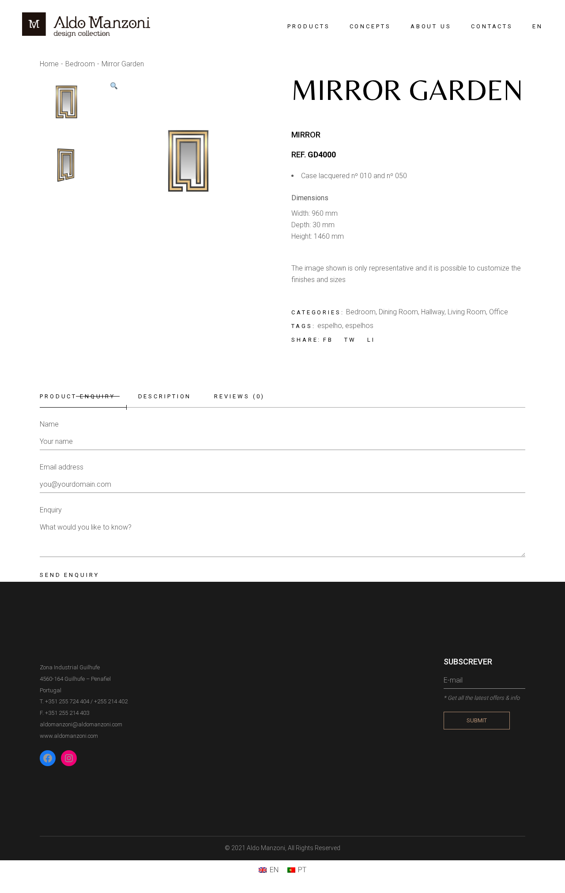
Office (498, 312)
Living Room (467, 312)
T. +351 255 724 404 (64, 701)
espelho (329, 325)
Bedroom (361, 312)
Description (165, 396)
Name (49, 424)
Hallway (432, 312)
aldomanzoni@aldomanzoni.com (81, 724)
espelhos (359, 325)
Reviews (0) (239, 396)
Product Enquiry (77, 396)
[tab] (83, 397)
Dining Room (398, 312)
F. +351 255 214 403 (64, 713)
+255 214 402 (111, 701)
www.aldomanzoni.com (69, 736)
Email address (61, 467)
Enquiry (51, 510)
